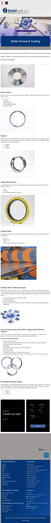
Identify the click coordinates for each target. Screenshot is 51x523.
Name (31, 404)
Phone (32, 410)
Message (32, 415)
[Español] (2, 3)
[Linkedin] (46, 455)
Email (40, 410)
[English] (2, 2)
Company (41, 404)
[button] (6, 3)
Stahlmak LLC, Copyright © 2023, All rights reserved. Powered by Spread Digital (25, 517)
